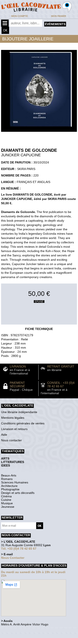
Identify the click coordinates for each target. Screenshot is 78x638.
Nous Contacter (12, 557)
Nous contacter (11, 440)
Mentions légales (12, 417)
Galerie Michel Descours (20, 635)
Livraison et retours (14, 429)
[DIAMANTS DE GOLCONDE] (39, 133)
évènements (55, 24)
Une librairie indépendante (19, 412)
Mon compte (19, 16)
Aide (4, 434)
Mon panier (58, 16)
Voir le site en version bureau (24, 630)
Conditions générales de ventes (22, 423)
